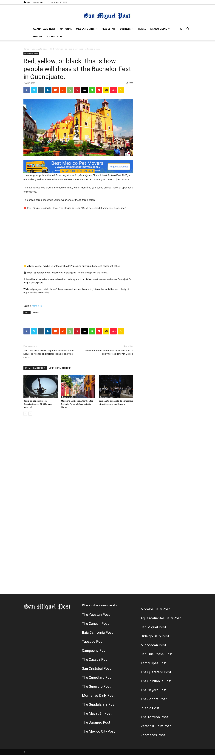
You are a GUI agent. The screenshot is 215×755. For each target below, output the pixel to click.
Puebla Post (150, 708)
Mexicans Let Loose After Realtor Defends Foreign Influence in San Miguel (77, 404)
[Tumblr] (41, 90)
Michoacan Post (153, 645)
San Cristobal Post (96, 668)
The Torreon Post (154, 717)
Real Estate (109, 28)
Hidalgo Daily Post (155, 636)
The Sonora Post (154, 699)
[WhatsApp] (70, 90)
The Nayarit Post (154, 690)
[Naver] (92, 90)
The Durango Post (96, 722)
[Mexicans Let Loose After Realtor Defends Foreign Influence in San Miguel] (78, 386)
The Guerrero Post (96, 686)
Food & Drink (54, 36)
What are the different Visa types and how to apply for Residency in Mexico (109, 352)
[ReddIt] (63, 90)
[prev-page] (25, 414)
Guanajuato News (44, 28)
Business (125, 28)
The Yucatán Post (96, 615)
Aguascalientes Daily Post (161, 618)
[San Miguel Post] (107, 15)
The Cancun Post (95, 624)
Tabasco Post (92, 642)
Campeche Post (94, 651)
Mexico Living (158, 28)
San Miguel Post (153, 627)
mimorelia (37, 305)
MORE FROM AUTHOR (60, 368)
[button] (188, 29)
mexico (36, 312)
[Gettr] (113, 90)
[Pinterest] (77, 90)
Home (26, 48)
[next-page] (30, 414)
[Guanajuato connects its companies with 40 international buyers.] (116, 386)
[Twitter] (180, 29)
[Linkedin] (48, 90)
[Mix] (55, 90)
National (66, 28)
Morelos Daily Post (155, 609)
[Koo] (121, 90)
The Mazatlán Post (97, 713)
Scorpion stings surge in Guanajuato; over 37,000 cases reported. (37, 404)
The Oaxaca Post (95, 659)
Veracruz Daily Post (156, 726)
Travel (142, 28)
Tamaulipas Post (154, 663)
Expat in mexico (68, 397)
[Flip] (99, 90)
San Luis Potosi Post (157, 654)
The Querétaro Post (97, 677)
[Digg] (84, 90)
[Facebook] (26, 90)
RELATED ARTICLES (35, 368)
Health (37, 36)
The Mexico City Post (98, 731)
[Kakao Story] (106, 90)
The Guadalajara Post (99, 704)
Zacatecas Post (153, 735)
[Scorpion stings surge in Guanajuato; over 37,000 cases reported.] (40, 386)
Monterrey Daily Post (98, 695)
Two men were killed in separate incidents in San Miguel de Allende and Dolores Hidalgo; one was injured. (48, 354)
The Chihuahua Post (156, 681)
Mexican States (85, 28)
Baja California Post (97, 633)
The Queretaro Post (156, 672)
